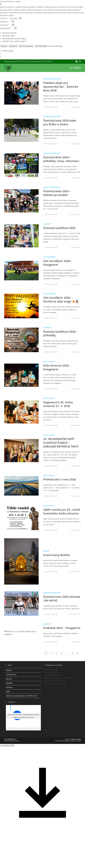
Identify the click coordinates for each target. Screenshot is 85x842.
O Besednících (11, 674)
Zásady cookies (7, 51)
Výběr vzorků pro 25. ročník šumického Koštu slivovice (61, 511)
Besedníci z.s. (12, 739)
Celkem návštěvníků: (52, 683)
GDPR (8, 692)
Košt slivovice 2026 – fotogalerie (57, 367)
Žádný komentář (51, 107)
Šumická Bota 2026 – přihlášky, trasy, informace (61, 159)
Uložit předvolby (41, 46)
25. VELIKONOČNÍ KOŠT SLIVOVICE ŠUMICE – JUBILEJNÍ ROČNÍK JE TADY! (61, 442)
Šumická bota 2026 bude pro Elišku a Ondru (59, 122)
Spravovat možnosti (9, 33)
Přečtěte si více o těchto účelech (14, 41)
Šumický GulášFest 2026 (59, 228)
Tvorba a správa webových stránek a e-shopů (68, 741)
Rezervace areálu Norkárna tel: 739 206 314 (38, 61)
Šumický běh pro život (52, 79)
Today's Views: (49, 672)
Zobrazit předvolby (26, 46)
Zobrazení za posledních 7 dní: (55, 678)
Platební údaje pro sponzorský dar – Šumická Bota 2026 (60, 86)
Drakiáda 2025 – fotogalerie (61, 628)
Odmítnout (13, 46)
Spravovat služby (8, 36)
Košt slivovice (49, 362)
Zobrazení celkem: (51, 681)
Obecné (46, 551)
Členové (9, 679)
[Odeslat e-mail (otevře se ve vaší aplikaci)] (79, 61)
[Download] (42, 835)
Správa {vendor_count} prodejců (14, 38)
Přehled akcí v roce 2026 (59, 479)
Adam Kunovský (76, 739)
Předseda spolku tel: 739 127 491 (14, 61)
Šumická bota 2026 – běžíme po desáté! (57, 193)
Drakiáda (47, 624)
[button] (42, 4)
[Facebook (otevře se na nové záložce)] (76, 61)
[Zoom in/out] (5, 838)
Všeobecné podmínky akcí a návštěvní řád (21, 696)
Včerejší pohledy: (50, 675)
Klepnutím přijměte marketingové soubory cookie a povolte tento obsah (23, 715)
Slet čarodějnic (49, 257)
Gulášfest (47, 224)
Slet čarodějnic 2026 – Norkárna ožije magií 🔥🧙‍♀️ (61, 299)
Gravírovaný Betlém (56, 555)
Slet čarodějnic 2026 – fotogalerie (57, 263)
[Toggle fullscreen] (3, 838)
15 (72, 653)
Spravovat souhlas (7, 745)
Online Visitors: (50, 669)
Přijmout (4, 46)
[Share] (1, 838)
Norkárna (9, 687)
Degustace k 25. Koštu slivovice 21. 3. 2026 (58, 404)
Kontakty (9, 683)
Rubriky (9, 670)
